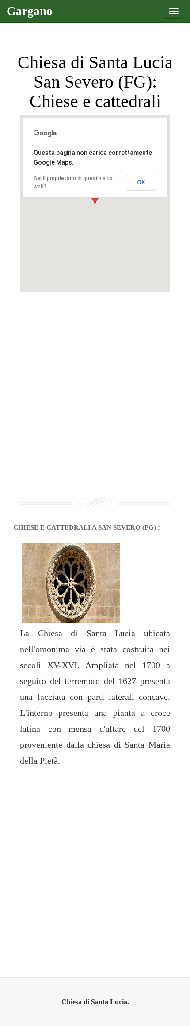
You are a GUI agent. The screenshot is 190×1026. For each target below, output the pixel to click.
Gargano (30, 11)
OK (141, 182)
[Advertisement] (95, 387)
